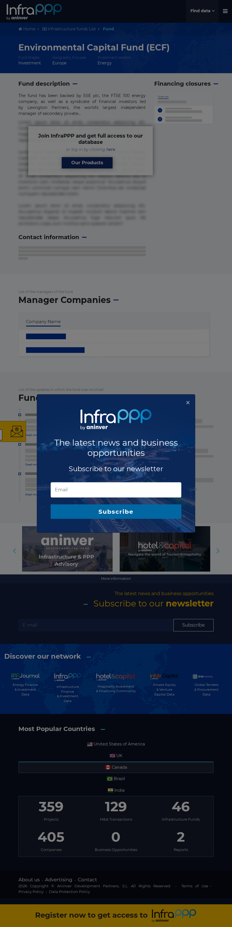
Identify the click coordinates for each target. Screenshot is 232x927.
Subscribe (116, 511)
